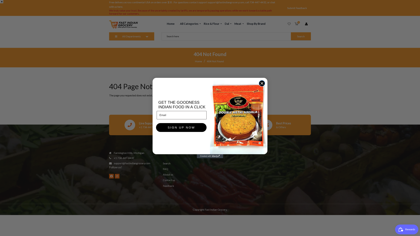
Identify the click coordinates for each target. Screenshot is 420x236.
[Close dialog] (262, 83)
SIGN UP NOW (181, 127)
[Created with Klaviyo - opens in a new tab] (210, 156)
